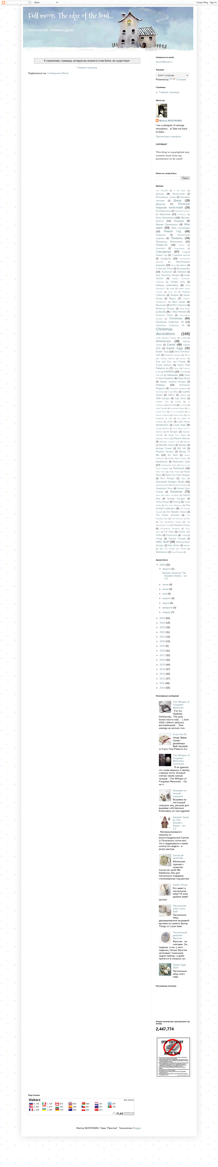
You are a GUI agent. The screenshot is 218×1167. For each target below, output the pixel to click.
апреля (166, 598)
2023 (163, 627)
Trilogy (159, 538)
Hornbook (160, 392)
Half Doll (159, 375)
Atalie (172, 289)
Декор (177, 200)
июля (165, 584)
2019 (163, 645)
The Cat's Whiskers (173, 505)
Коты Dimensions (165, 217)
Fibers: (176, 368)
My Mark (173, 455)
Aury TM (172, 292)
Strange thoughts (176, 498)
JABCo (171, 395)
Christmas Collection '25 (170, 322)
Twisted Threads (177, 538)
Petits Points (174, 472)
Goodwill (183, 372)
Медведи (179, 220)
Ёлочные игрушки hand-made (173, 205)
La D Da (172, 405)
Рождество (162, 244)
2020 (163, 641)
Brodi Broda (185, 309)
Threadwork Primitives (170, 529)
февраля (167, 607)
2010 (163, 687)
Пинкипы (177, 238)
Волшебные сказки (166, 197)
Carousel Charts (164, 315)
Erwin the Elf (179, 734)
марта (166, 603)
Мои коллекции (181, 227)
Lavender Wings (177, 408)
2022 (163, 632)
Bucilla (162, 311)
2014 (163, 669)
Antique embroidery (167, 285)
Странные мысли (181, 255)
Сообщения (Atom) (58, 73)
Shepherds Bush (164, 488)
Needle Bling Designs (177, 458)
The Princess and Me (181, 519)
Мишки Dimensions (167, 224)
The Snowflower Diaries (170, 522)
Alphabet (181, 272)
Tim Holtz (169, 532)
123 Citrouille (162, 191)
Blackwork (161, 305)
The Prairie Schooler (167, 515)
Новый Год (172, 231)
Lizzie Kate (179, 424)
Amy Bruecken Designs (168, 275)
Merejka (183, 445)
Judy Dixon (180, 398)
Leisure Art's (178, 415)
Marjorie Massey (181, 438)
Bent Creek (178, 301)
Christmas (175, 318)
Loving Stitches (162, 428)
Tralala (184, 535)
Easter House (180, 884)
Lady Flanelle (161, 408)
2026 (163, 564)
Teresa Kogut (162, 502)
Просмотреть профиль (168, 136)
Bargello (175, 295)
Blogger (137, 1128)
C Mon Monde (178, 311)
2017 (163, 655)
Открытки (161, 235)
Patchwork (178, 468)
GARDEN (169, 371)
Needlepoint (161, 462)
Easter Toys (162, 351)
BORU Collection (178, 305)
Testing (176, 502)
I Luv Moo (173, 392)
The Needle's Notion (176, 512)
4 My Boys (180, 191)
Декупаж (160, 204)
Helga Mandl (184, 378)
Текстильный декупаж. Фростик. (180, 935)
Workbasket (162, 552)
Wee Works (174, 545)
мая (165, 593)
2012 (163, 678)
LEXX (170, 422)
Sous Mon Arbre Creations (167, 495)
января (166, 612)
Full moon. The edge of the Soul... (70, 16)
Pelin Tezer (160, 472)
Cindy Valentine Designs (166, 338)
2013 (163, 673)
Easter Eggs (174, 348)
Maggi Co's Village (177, 435)
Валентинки (179, 194)
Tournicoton (171, 535)
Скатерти (160, 248)
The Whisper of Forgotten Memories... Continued (181, 759)
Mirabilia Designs (165, 452)
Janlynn (183, 395)
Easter (171, 344)
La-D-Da (183, 405)
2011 (162, 683)
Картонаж (165, 214)
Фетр (173, 265)
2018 (163, 650)
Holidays (160, 384)
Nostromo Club (181, 461)
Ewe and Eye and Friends (171, 362)
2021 (163, 636)
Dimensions (163, 341)
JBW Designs (163, 398)
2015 (163, 664)
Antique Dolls (177, 282)
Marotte (187, 442)
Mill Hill (181, 448)
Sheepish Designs (179, 485)
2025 (163, 618)
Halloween (172, 375)
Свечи (181, 245)
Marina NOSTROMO (170, 120)
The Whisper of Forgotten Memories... (181, 704)
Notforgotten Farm (169, 465)
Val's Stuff (162, 541)
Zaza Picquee (177, 552)
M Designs (172, 432)
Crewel (184, 338)
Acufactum (167, 272)
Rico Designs (167, 478)
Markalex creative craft (169, 442)
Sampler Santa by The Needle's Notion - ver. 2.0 (175, 576)
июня (165, 589)
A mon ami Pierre (164, 268)
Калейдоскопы (163, 211)
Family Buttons (164, 365)
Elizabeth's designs (173, 355)
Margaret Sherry (163, 438)
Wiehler (187, 545)
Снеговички (163, 251)
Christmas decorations (165, 331)
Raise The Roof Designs (178, 475)
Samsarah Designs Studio (170, 481)
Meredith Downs (167, 445)
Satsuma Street (162, 485)
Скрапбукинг (179, 248)
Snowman (176, 491)
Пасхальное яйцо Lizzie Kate (179, 908)
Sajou (183, 478)
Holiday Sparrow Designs (173, 382)
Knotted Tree (162, 402)
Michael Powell (164, 448)
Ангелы (160, 193)
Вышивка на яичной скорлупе (179, 793)
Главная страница (87, 67)
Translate (181, 79)
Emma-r (183, 358)
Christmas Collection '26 (170, 325)
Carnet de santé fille (178, 857)
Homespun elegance (178, 388)
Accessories (183, 268)
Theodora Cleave (181, 525)
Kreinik (178, 402)
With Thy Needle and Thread (173, 549)
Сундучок (166, 258)
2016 (163, 659)
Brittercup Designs (165, 308)
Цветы (183, 265)
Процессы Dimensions (169, 241)
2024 (163, 622)
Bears (172, 298)
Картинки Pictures (182, 211)
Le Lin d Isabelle (177, 412)
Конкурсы (182, 214)
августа (166, 568)
